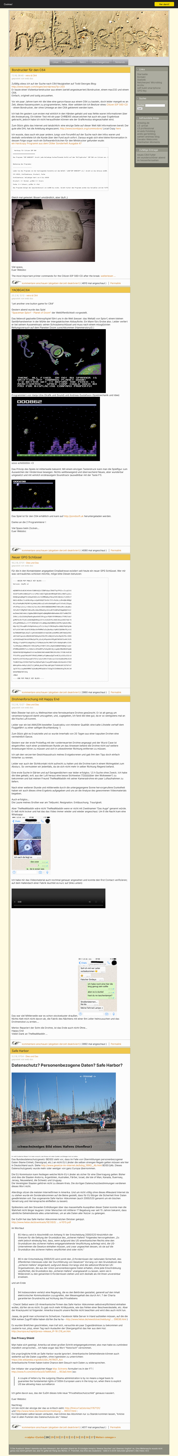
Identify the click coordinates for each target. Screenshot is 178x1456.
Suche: (142, 98)
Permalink (115, 283)
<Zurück (39, 1437)
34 (77, 1437)
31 (62, 1437)
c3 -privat (142, 125)
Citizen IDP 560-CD (117, 104)
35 (82, 1437)
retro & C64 (31, 75)
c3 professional (145, 128)
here (118, 128)
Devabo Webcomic (147, 139)
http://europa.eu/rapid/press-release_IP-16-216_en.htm (41, 1331)
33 (72, 1437)
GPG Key (142, 90)
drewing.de (143, 122)
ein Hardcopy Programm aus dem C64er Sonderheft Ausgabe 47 (47, 143)
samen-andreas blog (148, 136)
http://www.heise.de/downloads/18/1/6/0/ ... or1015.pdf (41, 1222)
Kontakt (141, 77)
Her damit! (164, 4)
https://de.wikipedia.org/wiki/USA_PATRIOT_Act (37, 1359)
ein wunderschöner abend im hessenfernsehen (151, 159)
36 (87, 1437)
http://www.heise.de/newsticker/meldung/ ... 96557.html (46, 1411)
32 (67, 1437)
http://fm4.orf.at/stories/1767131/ (82, 1408)
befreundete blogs (149, 118)
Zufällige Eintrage (148, 150)
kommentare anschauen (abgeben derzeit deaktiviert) (51, 283)
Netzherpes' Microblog (149, 82)
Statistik (141, 79)
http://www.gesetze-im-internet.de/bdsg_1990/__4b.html (71, 1165)
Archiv (140, 85)
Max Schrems (60, 1368)
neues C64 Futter (146, 154)
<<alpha (29, 1437)
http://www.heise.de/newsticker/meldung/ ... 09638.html (96, 1319)
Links (142, 69)
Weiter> (100, 1437)
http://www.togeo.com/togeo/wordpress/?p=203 (38, 86)
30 (57, 1437)
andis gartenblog (146, 133)
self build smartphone (149, 88)
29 (52, 1437)
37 (92, 1437)
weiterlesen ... (108, 276)
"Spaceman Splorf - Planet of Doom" (31, 312)
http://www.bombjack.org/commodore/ (81, 128)
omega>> (110, 1437)
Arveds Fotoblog (146, 131)
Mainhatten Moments (148, 142)
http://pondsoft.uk (74, 516)
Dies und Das (32, 563)
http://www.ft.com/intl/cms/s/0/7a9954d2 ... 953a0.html (42, 1371)
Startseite (142, 74)
